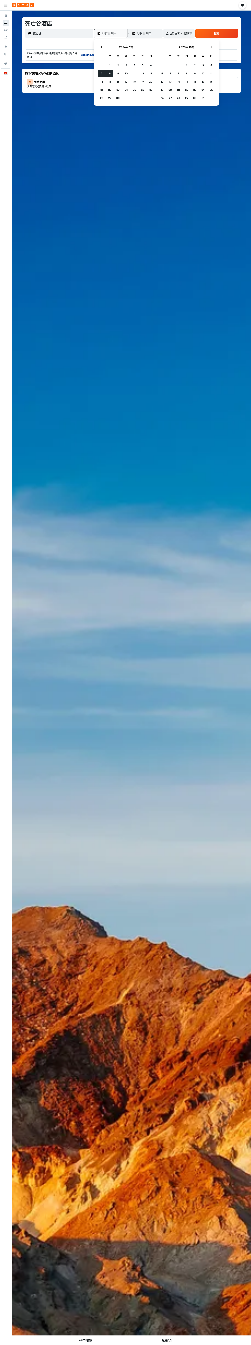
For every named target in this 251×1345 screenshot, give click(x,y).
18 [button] (134, 81)
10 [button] (126, 73)
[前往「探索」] (5, 46)
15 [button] (110, 81)
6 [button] (151, 65)
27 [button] (150, 89)
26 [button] (142, 89)
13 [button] (151, 73)
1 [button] (109, 65)
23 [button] (118, 89)
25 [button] (134, 89)
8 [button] (110, 73)
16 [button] (118, 81)
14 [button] (101, 81)
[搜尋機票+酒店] (5, 37)
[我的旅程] (5, 63)
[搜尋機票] (5, 15)
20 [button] (150, 81)
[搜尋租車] (5, 30)
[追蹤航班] (5, 54)
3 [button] (126, 65)
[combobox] (62, 33)
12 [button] (142, 73)
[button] (6, 5)
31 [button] (203, 98)
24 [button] (126, 89)
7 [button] (101, 73)
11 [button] (134, 73)
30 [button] (118, 98)
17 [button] (126, 81)
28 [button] (101, 98)
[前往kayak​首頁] (23, 5)
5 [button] (142, 65)
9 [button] (118, 73)
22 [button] (109, 89)
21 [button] (101, 89)
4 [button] (134, 65)
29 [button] (109, 98)
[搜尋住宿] (5, 22)
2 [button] (118, 65)
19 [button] (142, 81)
